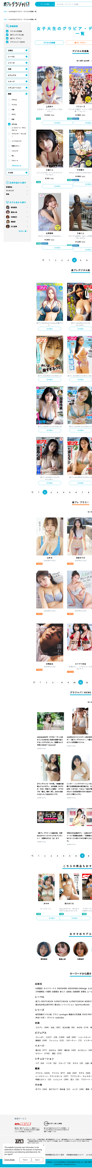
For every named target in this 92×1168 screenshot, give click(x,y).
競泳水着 (69, 1027)
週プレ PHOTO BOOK (44, 1001)
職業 (9, 94)
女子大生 (14, 124)
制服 (56, 1027)
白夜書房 (76, 991)
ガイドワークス (50, 988)
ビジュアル (12, 75)
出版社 (10, 50)
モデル (14, 114)
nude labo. (59, 1017)
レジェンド (15, 151)
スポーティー (74, 1040)
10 (74, 682)
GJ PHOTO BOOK (76, 1001)
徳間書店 (55, 991)
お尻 (71, 1037)
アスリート (15, 160)
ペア (40, 1063)
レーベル (11, 56)
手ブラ (41, 1089)
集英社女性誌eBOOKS (44, 1004)
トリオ (52, 1063)
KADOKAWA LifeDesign (77, 988)
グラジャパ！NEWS (17, 42)
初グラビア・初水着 (60, 1089)
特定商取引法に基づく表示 (54, 1154)
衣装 (9, 69)
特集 (7, 194)
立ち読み (57, 123)
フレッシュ (57, 1040)
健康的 (41, 1040)
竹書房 (48, 991)
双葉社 (83, 991)
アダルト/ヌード (16, 165)
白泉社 (69, 991)
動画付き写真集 (75, 1014)
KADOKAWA (62, 988)
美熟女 (70, 1050)
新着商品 (9, 187)
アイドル (14, 104)
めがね (83, 1027)
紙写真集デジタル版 (43, 1014)
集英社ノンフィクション (64, 1004)
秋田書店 (39, 988)
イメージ (11, 81)
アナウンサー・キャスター (19, 135)
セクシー (43, 1053)
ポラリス (50, 1017)
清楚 (57, 1053)
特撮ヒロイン (16, 146)
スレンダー (44, 1037)
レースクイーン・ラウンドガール (19, 129)
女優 (13, 109)
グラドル (14, 100)
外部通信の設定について (75, 1154)
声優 (13, 119)
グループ (65, 1063)
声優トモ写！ (40, 1017)
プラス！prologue (60, 1014)
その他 (10, 172)
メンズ (78, 1089)
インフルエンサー (17, 141)
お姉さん (56, 1050)
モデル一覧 (22, 231)
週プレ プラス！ (16, 38)
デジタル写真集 (16, 31)
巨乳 (60, 1037)
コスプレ (42, 1027)
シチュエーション (14, 87)
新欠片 (62, 991)
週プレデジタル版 (17, 35)
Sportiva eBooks (82, 1004)
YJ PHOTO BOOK (61, 1001)
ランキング (10, 190)
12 (87, 682)
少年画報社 (39, 991)
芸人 (13, 156)
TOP (5, 11)
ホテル (78, 1063)
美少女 (41, 1050)
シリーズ (11, 63)
